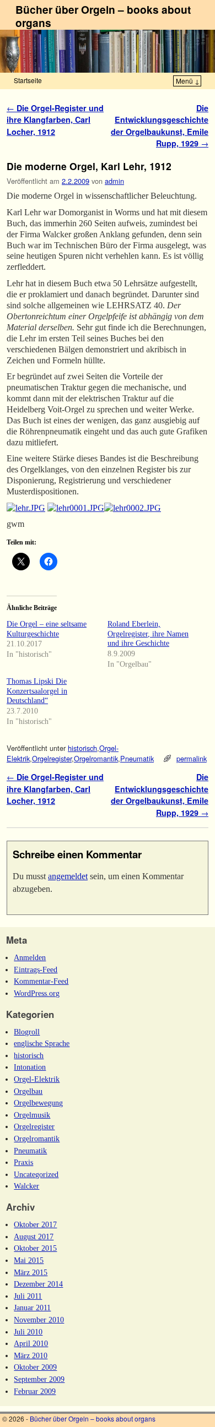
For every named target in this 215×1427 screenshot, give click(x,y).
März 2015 (30, 1272)
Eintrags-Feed (35, 969)
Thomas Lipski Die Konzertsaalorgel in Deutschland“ (37, 691)
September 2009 (39, 1379)
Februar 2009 (35, 1391)
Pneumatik (137, 758)
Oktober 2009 (35, 1367)
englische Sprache (41, 1043)
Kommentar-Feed (41, 981)
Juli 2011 (28, 1296)
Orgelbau (28, 1091)
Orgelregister (52, 758)
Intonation (30, 1067)
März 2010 (30, 1355)
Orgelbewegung (38, 1102)
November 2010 (39, 1319)
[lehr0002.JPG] (132, 508)
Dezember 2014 (38, 1283)
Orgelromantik (96, 758)
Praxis (23, 1162)
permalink (191, 758)
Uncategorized (36, 1174)
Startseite (28, 80)
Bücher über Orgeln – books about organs (103, 16)
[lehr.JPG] (26, 508)
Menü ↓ (188, 80)
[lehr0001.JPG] (75, 508)
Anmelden (30, 957)
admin (114, 181)
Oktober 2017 (35, 1224)
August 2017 (33, 1236)
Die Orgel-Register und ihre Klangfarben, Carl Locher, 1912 (55, 119)
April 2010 (31, 1343)
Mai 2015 (29, 1260)
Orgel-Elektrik (37, 1079)
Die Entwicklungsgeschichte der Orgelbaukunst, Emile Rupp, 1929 (159, 125)
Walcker (26, 1185)
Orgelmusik (32, 1114)
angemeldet (68, 876)
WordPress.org (37, 993)
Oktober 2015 (35, 1248)
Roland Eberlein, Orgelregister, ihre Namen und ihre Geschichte (148, 633)
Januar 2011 (32, 1307)
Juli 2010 (28, 1331)
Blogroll (27, 1031)
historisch (82, 748)
